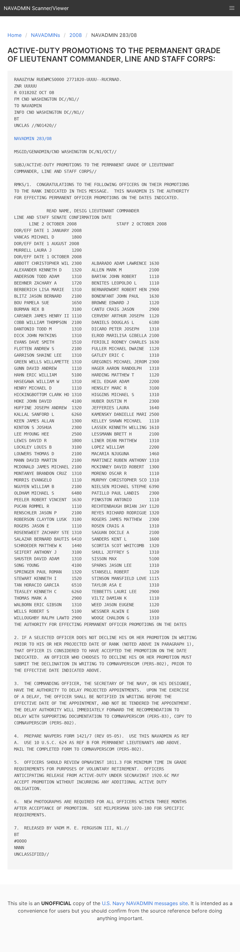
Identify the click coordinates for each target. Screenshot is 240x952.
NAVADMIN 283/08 (33, 138)
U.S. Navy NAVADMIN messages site (145, 903)
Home (15, 35)
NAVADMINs (45, 35)
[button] (232, 8)
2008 (75, 35)
